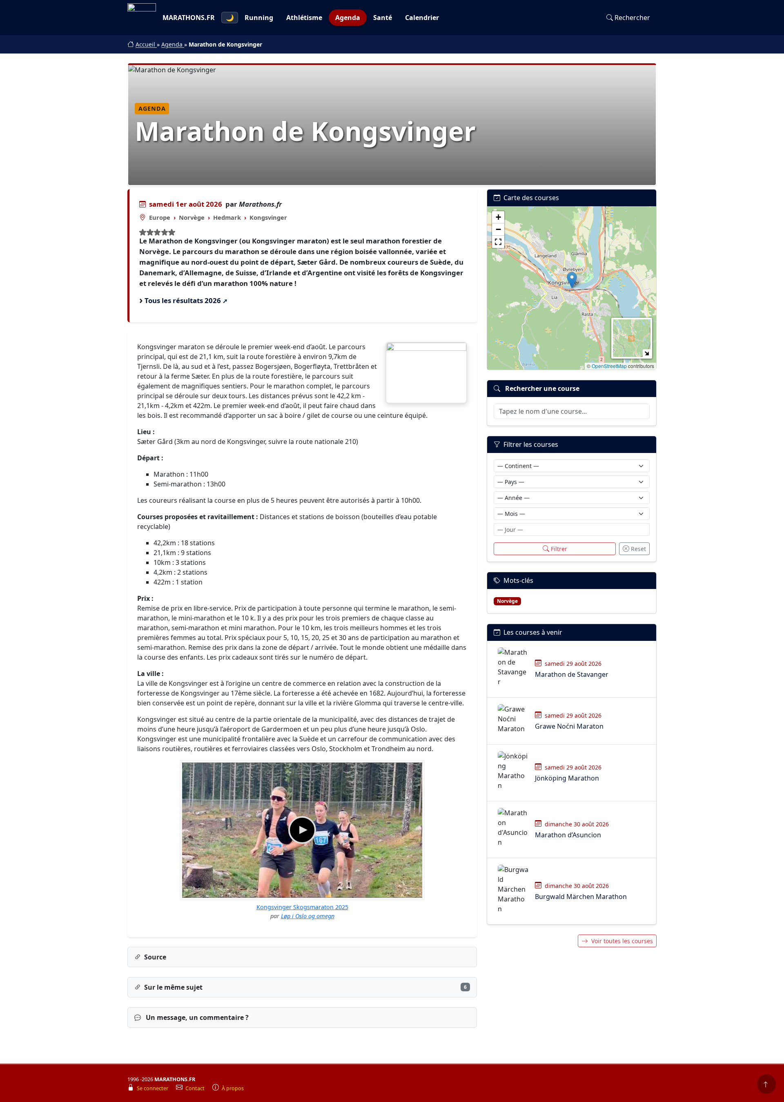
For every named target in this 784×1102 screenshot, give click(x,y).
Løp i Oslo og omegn (307, 916)
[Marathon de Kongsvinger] (426, 373)
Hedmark (227, 217)
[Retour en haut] (766, 1084)
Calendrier (422, 17)
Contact (195, 1088)
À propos (233, 1088)
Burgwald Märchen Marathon (581, 896)
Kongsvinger (268, 217)
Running (259, 17)
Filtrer (559, 549)
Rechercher (632, 17)
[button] (572, 280)
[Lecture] (302, 829)
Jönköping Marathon (567, 778)
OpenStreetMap (609, 365)
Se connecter (153, 1088)
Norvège (192, 217)
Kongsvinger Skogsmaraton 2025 (302, 907)
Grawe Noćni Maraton (569, 726)
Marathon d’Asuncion (568, 834)
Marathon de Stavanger (571, 674)
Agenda (347, 17)
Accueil (146, 44)
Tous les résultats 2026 (183, 300)
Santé (382, 17)
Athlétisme (304, 17)
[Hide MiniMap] (646, 353)
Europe (159, 217)
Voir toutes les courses (622, 941)
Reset (638, 549)
